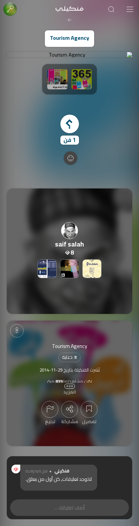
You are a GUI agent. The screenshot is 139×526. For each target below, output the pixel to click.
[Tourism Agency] (69, 54)
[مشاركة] (69, 409)
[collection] (91, 268)
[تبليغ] (49, 409)
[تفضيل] (89, 409)
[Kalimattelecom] (46, 268)
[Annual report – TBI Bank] (69, 268)
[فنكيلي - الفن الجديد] (69, 9)
